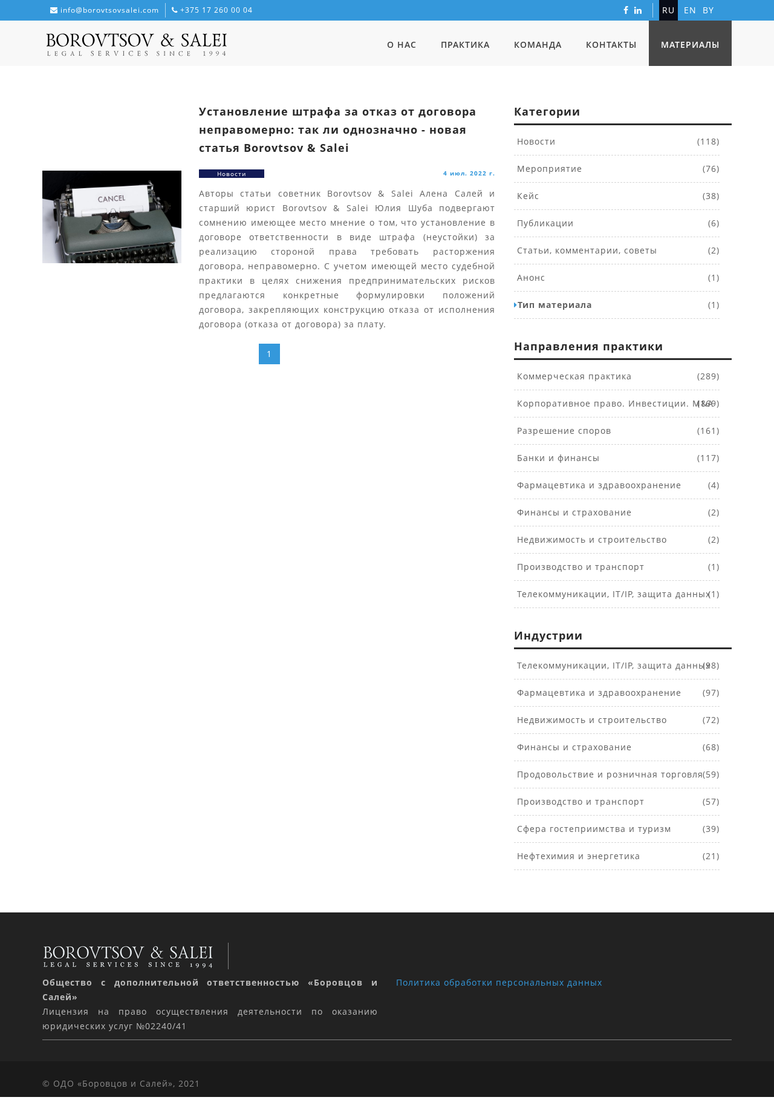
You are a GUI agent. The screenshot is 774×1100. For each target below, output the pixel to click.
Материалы (690, 44)
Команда (538, 44)
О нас (402, 44)
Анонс (529, 277)
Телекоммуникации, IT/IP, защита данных (612, 594)
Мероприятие (548, 168)
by (708, 10)
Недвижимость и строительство (590, 539)
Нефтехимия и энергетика (577, 856)
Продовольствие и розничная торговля (608, 774)
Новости (535, 141)
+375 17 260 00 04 (216, 10)
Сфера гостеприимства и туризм (592, 828)
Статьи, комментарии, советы (585, 250)
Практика (465, 44)
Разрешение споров (562, 430)
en (690, 10)
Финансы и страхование (573, 512)
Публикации (544, 223)
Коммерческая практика (573, 376)
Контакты (611, 44)
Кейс (526, 195)
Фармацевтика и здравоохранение (597, 485)
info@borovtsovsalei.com (109, 10)
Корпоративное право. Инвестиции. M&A (614, 403)
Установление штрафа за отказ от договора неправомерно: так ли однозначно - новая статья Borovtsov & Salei (337, 129)
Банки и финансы (557, 457)
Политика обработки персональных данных (499, 982)
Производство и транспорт (579, 566)
